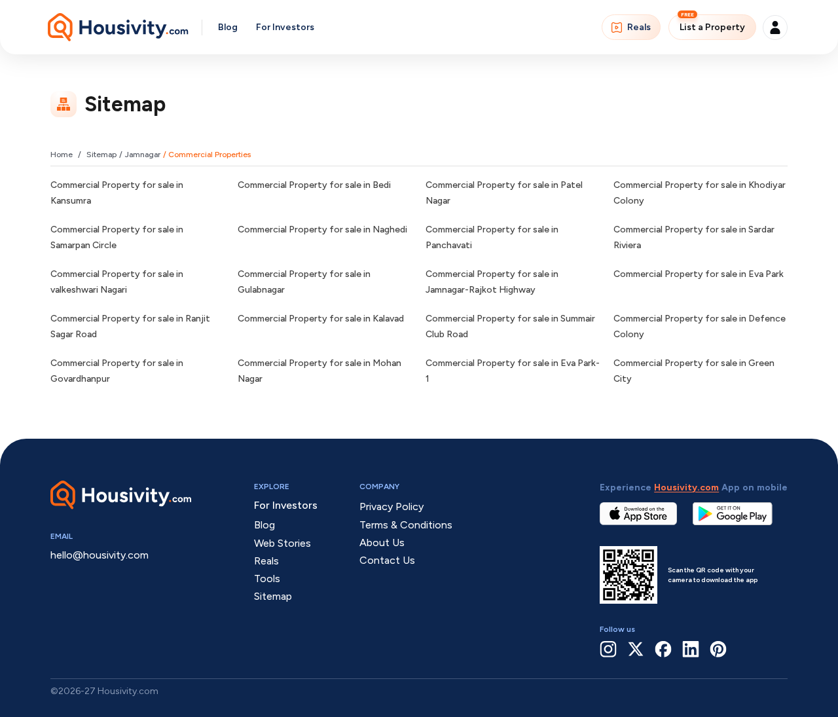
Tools (267, 578)
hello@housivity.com (99, 555)
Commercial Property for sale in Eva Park (698, 274)
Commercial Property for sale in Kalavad (321, 318)
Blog (228, 27)
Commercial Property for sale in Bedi (314, 185)
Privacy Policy (391, 506)
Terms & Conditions (405, 525)
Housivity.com (686, 487)
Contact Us (387, 560)
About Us (382, 542)
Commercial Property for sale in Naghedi (322, 229)
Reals (639, 27)
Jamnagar (142, 154)
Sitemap (101, 154)
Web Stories (282, 543)
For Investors (285, 27)
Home (61, 154)
